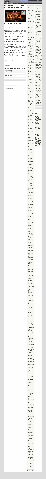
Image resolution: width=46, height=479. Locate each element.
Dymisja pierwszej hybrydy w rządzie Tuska (30, 422)
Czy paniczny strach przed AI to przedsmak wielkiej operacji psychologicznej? (38, 11)
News (14, 3)
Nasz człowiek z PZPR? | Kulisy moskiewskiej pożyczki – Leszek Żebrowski (38, 62)
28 (35, 112)
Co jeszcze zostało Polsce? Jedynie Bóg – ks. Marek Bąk (31, 21)
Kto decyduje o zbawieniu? (37, 99)
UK (36, 143)
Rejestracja (41, 0)
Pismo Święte (37, 134)
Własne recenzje (17, 3)
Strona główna (29, 0)
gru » (36, 113)
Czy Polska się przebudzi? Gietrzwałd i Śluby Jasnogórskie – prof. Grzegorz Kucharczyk (38, 52)
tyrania (40, 142)
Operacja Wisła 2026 (37, 79)
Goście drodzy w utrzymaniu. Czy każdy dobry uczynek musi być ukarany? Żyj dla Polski (38, 44)
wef (35, 145)
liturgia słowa (37, 128)
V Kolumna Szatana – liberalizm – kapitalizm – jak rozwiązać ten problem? (38, 86)
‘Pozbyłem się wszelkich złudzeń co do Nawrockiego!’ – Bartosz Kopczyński (38, 91)
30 (37, 112)
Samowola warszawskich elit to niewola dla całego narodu (31, 335)
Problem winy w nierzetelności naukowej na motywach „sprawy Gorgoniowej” (38, 50)
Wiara (5, 3)
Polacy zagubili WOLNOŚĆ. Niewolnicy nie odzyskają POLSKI (38, 34)
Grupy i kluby (21, 3)
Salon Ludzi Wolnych (37, 139)
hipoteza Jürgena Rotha (7, 68)
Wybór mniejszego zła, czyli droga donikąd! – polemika (31, 310)
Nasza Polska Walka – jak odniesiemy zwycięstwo (30, 18)
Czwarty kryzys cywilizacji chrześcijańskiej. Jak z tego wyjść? (37, 75)
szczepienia (39, 140)
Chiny (38, 118)
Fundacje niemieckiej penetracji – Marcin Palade (30, 357)
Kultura (10, 3)
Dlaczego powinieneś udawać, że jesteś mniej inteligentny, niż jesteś (38, 66)
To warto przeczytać (37, 142)
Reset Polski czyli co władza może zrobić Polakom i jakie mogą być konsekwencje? (38, 71)
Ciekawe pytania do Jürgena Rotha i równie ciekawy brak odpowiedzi (14, 6)
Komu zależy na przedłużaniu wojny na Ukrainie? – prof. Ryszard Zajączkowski (38, 22)
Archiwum (13, 8)
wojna (38, 145)
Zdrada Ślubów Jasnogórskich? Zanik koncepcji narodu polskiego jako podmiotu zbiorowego (38, 31)
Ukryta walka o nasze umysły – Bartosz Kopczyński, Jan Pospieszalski (38, 39)
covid (36, 120)
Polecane (15, 8)
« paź (35, 113)
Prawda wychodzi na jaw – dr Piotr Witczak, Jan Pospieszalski (30, 369)
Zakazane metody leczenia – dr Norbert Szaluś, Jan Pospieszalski (38, 30)
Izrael (40, 124)
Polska (18, 8)
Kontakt (33, 0)
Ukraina (38, 143)
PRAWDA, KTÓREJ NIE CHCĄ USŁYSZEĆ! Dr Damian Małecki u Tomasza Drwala (38, 37)
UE (35, 143)
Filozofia (7, 3)
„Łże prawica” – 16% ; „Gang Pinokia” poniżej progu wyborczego (38, 48)
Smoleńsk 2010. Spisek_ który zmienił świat (21, 68)
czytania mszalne (38, 121)
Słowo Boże (37, 141)
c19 (37, 118)
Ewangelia (37, 123)
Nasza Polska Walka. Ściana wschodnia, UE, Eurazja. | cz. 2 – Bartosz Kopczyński (38, 58)
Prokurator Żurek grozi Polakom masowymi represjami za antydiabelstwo (38, 41)
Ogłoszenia (31, 32)
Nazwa (4, 85)
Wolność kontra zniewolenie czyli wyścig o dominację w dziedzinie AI (38, 102)
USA (40, 144)
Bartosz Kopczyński (37, 117)
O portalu (24, 3)
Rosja (36, 137)
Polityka (16, 8)
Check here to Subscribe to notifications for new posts (10, 88)
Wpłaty (27, 3)
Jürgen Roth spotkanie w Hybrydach (13, 68)
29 (36, 112)
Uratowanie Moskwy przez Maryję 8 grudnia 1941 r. (31, 316)
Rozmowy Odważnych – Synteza (31, 240)
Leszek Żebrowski (37, 127)
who (36, 145)
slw (35, 140)
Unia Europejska (37, 144)
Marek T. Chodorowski (37, 129)
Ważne (19, 8)
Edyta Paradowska (37, 122)
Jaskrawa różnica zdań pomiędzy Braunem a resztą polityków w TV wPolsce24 (38, 59)
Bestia (35, 118)
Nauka (12, 3)
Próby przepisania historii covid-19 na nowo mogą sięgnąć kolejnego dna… (38, 28)
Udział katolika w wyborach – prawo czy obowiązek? (30, 64)
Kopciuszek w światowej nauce (38, 24)
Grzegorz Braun (37, 124)
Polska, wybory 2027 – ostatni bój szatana (30, 76)
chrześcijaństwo (38, 119)
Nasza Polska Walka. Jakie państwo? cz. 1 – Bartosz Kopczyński (37, 77)
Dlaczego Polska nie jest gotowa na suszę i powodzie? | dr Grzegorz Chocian (38, 83)
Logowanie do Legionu (36, 0)
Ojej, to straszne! (31, 16)
